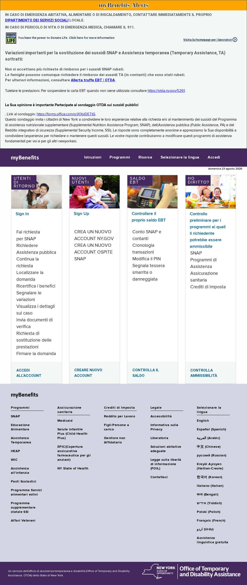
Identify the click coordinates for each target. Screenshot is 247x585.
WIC (14, 459)
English (203, 420)
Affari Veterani (23, 520)
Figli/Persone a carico (116, 427)
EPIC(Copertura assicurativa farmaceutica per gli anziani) (74, 453)
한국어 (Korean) (209, 477)
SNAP (15, 416)
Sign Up (81, 214)
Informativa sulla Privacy (164, 427)
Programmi (120, 157)
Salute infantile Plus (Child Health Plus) (72, 434)
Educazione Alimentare (20, 427)
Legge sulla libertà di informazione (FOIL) (166, 464)
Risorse (145, 157)
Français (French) (211, 520)
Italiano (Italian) (210, 486)
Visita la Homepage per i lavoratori (207, 39)
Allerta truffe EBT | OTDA (93, 80)
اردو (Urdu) (205, 529)
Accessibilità (161, 416)
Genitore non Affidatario (114, 440)
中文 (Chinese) (208, 446)
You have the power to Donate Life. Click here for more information (66, 37)
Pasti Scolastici (23, 481)
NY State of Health (73, 468)
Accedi (214, 157)
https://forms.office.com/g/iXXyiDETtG (66, 114)
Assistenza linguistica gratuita (212, 540)
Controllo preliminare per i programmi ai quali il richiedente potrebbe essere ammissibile (208, 230)
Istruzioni (92, 157)
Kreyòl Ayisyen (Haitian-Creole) (210, 466)
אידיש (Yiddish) (209, 503)
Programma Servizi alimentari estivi (26, 492)
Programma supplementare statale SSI (23, 508)
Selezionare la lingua (180, 157)
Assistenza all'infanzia (20, 471)
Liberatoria (160, 438)
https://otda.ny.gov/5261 (166, 91)
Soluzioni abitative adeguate (166, 449)
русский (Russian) (211, 455)
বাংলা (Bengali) (207, 494)
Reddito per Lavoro (119, 416)
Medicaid (64, 420)
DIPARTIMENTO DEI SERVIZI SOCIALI (37, 20)
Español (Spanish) (211, 429)
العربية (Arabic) (208, 438)
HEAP (15, 451)
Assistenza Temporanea (21, 440)
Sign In (22, 214)
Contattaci (159, 477)
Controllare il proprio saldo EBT (149, 217)
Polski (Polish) (208, 512)
